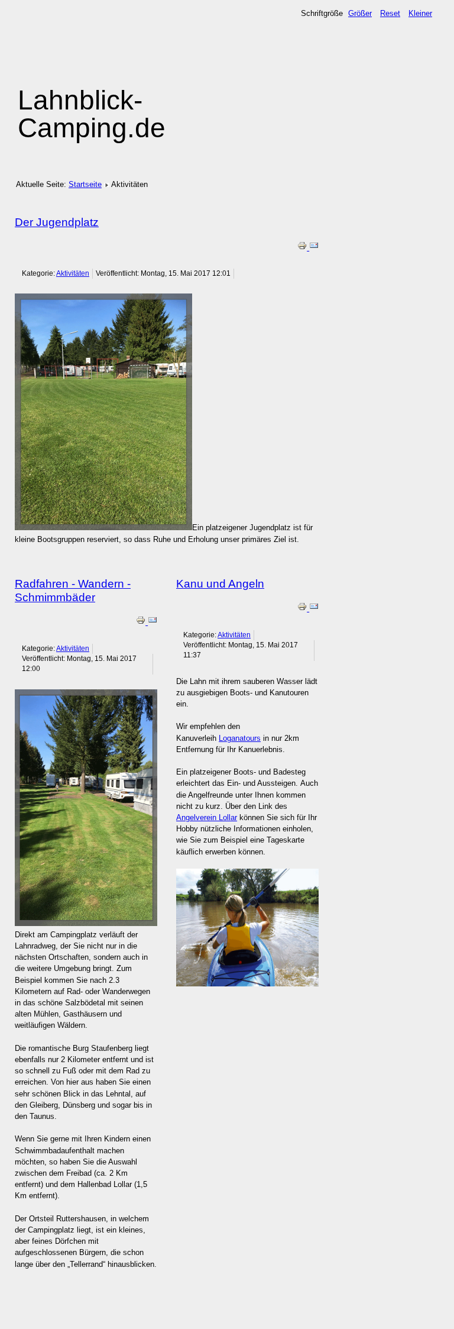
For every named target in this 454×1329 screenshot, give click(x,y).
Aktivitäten (72, 273)
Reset (390, 13)
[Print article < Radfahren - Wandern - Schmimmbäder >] (142, 622)
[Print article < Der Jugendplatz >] (303, 247)
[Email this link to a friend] (314, 247)
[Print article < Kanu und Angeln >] (303, 608)
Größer (360, 13)
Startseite (85, 184)
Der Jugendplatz (57, 222)
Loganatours (240, 738)
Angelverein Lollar (206, 817)
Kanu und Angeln (220, 584)
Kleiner (420, 13)
